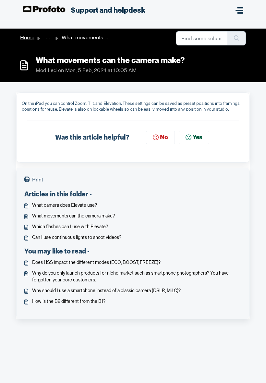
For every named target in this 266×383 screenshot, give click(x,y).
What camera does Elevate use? (64, 205)
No (164, 137)
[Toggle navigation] (239, 10)
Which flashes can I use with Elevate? (70, 226)
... (48, 37)
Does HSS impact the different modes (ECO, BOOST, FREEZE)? (96, 262)
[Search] (236, 38)
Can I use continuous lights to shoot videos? (76, 237)
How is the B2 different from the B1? (68, 301)
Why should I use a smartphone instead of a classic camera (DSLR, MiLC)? (106, 290)
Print (37, 180)
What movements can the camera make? (73, 216)
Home (27, 37)
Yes (197, 137)
